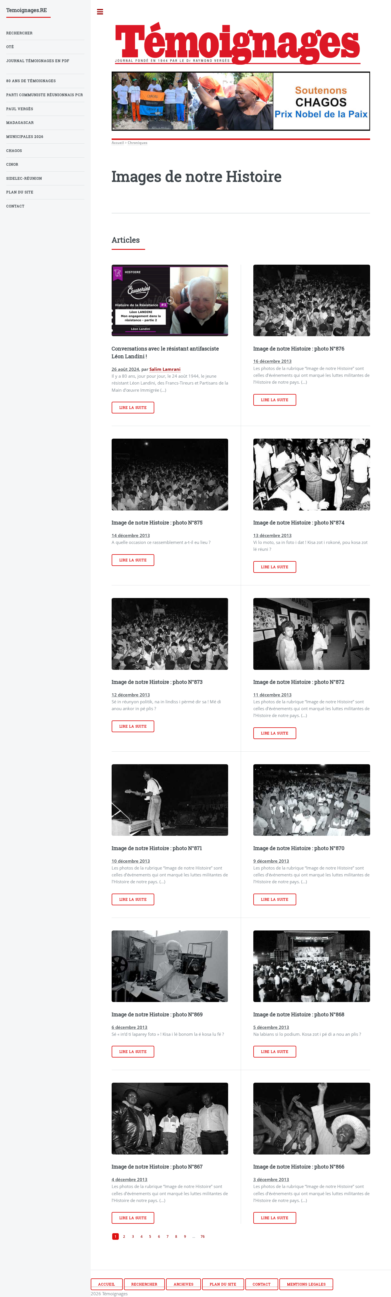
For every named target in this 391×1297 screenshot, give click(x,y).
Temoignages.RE (26, 10)
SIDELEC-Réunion (24, 178)
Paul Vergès (19, 109)
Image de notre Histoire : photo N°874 (298, 522)
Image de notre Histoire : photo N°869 (157, 1014)
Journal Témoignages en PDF (37, 61)
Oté (10, 47)
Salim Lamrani (165, 369)
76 (203, 1236)
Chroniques (137, 142)
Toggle (100, 12)
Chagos (14, 150)
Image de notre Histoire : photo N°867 (157, 1166)
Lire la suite (133, 407)
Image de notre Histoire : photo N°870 (298, 848)
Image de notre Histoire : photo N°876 (298, 348)
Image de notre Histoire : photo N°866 (298, 1166)
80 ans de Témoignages (31, 81)
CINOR (12, 164)
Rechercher (144, 1284)
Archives (183, 1284)
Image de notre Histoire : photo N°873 (157, 681)
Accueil (118, 142)
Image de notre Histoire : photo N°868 (298, 1014)
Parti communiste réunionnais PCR (44, 95)
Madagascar (20, 122)
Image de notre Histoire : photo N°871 (157, 848)
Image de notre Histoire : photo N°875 (157, 522)
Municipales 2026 (25, 136)
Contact (262, 1284)
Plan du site (223, 1284)
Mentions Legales (306, 1284)
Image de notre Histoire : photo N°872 (298, 681)
